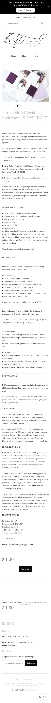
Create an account (28, 680)
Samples (20, 602)
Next (47, 86)
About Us (15, 684)
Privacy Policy (18, 686)
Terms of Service (27, 684)
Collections (12, 602)
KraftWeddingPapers (31, 690)
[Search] (42, 23)
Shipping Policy (31, 686)
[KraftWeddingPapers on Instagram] (8, 623)
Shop (24, 56)
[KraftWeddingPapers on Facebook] (3, 623)
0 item (21, 17)
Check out (31, 17)
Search (7, 684)
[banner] (25, 40)
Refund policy (39, 684)
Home (13, 56)
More (36, 56)
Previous (4, 86)
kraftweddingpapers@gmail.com (20, 642)
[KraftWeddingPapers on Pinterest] (12, 623)
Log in (17, 680)
